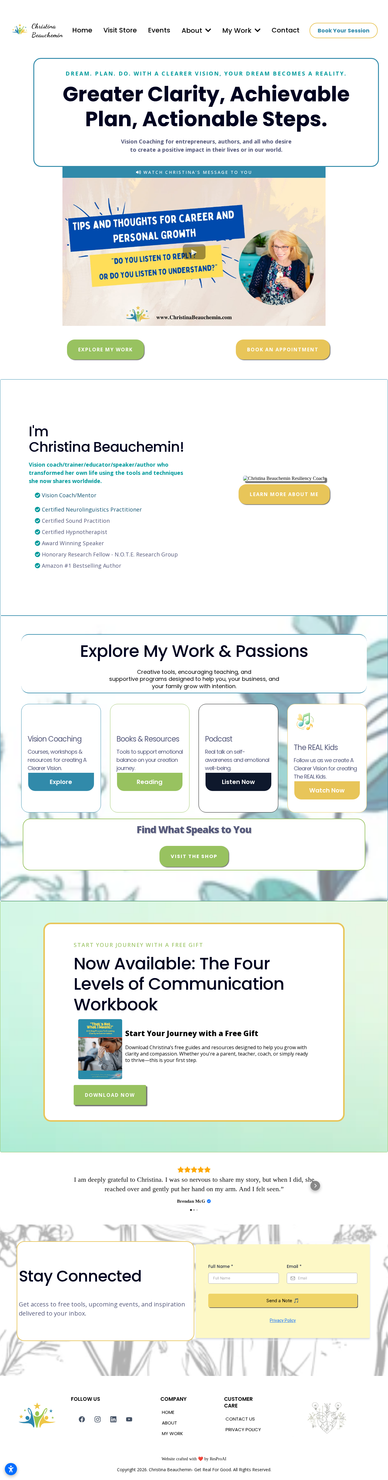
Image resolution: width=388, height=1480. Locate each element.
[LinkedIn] (113, 1419)
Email (294, 1266)
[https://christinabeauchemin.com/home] (19, 30)
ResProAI (218, 1459)
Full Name (220, 1266)
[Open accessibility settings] (11, 1469)
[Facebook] (82, 1419)
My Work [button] (237, 30)
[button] (207, 30)
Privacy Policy (283, 1320)
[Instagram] (97, 1419)
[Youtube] (129, 1419)
